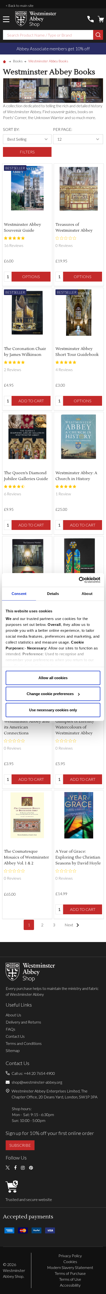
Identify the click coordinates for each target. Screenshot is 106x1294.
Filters (27, 151)
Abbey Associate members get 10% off (53, 48)
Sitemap (13, 1050)
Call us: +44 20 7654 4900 (33, 1073)
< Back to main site (20, 5)
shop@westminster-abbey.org (37, 1082)
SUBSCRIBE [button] (20, 1145)
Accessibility (70, 1285)
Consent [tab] (19, 593)
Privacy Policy (70, 1255)
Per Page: (62, 129)
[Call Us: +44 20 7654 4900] (90, 19)
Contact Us (15, 1036)
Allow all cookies (53, 677)
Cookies (70, 1261)
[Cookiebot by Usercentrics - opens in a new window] (78, 580)
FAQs (10, 1029)
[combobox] (48, 35)
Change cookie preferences (50, 694)
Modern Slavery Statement (70, 1267)
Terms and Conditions (24, 1043)
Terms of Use (70, 1279)
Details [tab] (53, 593)
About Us (13, 1014)
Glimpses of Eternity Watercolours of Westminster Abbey (74, 727)
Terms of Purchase (70, 1273)
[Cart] (101, 19)
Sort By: (11, 129)
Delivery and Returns (23, 1022)
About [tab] (87, 593)
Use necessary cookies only (53, 710)
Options (31, 276)
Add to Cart (31, 400)
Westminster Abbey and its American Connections (27, 727)
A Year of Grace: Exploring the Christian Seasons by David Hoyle (78, 857)
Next (69, 924)
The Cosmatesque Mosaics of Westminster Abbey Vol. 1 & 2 (26, 857)
